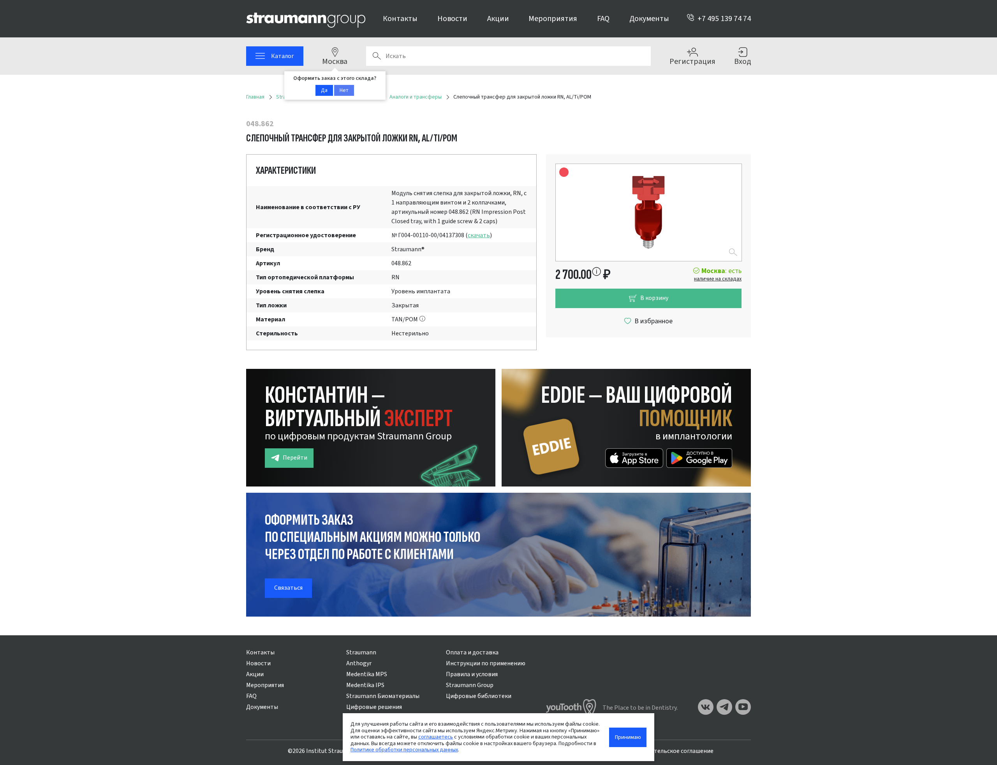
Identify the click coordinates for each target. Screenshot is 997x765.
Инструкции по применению (485, 663)
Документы (649, 18)
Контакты (400, 18)
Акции (498, 18)
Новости (452, 18)
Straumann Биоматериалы (382, 696)
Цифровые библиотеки (478, 696)
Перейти (295, 457)
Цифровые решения (374, 707)
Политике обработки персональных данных (404, 750)
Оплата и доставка (472, 652)
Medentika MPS (366, 674)
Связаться (288, 587)
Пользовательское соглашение (669, 751)
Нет (344, 90)
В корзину (654, 298)
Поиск (376, 56)
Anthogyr (359, 663)
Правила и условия (472, 674)
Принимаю (628, 737)
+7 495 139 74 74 (724, 18)
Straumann (361, 652)
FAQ (603, 18)
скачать (479, 235)
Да (324, 90)
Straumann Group (469, 685)
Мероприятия (552, 18)
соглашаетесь (435, 737)
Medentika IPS (365, 685)
